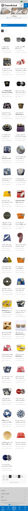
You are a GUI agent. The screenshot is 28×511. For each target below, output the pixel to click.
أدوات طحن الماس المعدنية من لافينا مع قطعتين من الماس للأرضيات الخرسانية (6, 113)
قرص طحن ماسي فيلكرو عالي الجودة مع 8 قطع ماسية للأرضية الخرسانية (7, 465)
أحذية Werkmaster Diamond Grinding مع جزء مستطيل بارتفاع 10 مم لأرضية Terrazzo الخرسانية (7, 91)
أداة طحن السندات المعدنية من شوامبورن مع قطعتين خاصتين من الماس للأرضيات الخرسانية (7, 69)
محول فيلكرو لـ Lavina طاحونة (5, 47)
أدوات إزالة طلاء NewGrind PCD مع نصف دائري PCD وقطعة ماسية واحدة (20, 333)
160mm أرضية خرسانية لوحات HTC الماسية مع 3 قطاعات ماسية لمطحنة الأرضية (7, 421)
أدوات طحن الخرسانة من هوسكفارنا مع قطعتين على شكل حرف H (7, 179)
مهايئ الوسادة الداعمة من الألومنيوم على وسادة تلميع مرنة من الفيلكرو (20, 157)
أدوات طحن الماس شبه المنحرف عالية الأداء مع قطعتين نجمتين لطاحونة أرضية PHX (20, 377)
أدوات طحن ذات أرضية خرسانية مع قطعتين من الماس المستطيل (20, 311)
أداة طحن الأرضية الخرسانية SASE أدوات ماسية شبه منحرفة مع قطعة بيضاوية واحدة (20, 223)
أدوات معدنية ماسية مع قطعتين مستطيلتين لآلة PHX (20, 69)
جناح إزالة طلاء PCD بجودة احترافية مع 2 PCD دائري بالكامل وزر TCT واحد (6, 333)
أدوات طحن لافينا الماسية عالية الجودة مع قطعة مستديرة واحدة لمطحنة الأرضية (7, 201)
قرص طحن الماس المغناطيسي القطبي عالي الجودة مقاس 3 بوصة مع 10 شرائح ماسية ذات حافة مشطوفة (20, 399)
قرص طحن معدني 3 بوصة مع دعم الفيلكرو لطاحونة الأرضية (20, 421)
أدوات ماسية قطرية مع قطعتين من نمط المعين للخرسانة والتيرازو (7, 377)
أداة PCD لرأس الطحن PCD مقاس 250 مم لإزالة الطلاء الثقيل (7, 443)
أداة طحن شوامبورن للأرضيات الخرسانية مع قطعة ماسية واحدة (20, 135)
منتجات (9, 18)
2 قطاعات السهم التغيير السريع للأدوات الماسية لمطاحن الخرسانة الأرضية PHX (7, 355)
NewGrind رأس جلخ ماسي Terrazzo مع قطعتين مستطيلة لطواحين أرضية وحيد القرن (7, 311)
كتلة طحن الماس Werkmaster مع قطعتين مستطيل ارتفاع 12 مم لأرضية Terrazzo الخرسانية (20, 113)
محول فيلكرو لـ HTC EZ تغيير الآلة (20, 47)
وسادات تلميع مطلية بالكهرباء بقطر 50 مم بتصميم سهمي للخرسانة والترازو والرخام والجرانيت (7, 223)
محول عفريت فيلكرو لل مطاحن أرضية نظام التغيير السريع (20, 91)
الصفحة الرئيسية (17, 18)
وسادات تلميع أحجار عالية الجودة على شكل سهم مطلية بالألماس (7, 289)
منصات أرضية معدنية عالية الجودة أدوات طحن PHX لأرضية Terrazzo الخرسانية (20, 289)
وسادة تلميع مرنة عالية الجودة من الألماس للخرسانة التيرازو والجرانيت (20, 245)
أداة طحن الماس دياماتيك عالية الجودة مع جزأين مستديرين (6, 399)
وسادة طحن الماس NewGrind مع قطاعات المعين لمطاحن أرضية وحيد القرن (20, 355)
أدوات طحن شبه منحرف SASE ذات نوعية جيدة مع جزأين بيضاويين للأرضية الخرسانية (20, 267)
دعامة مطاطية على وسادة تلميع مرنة (6, 135)
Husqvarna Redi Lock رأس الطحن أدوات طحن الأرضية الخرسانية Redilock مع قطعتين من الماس (20, 201)
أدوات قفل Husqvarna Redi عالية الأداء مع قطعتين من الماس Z (7, 157)
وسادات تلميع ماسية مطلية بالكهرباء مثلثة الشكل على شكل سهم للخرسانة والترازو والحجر (7, 267)
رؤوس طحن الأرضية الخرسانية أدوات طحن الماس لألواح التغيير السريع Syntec (7, 245)
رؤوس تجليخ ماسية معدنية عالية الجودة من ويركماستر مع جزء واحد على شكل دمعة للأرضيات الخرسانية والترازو (20, 179)
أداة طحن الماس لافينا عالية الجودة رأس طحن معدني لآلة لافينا (20, 443)
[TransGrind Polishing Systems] (12, 5)
